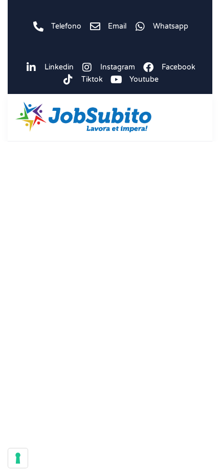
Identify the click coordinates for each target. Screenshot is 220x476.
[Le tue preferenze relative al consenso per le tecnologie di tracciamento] (18, 458)
